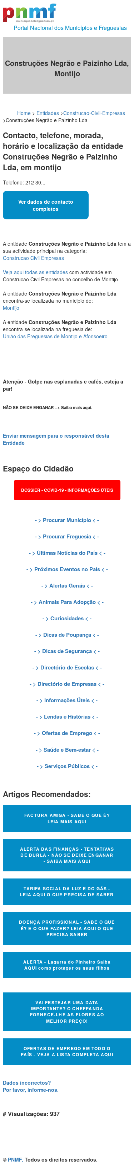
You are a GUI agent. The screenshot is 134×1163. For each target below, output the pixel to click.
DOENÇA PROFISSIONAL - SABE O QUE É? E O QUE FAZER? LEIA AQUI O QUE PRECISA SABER (67, 928)
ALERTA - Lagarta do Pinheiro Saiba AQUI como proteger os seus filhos (67, 965)
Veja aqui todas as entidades (35, 272)
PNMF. (15, 1159)
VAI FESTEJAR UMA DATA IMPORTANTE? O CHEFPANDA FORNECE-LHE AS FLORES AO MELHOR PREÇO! (67, 1011)
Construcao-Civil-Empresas (94, 112)
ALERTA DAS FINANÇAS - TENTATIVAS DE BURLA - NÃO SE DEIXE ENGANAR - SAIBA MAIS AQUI (67, 855)
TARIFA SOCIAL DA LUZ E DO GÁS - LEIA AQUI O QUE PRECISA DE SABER (67, 891)
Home (24, 112)
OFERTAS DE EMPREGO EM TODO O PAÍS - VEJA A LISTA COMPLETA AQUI (67, 1051)
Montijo (11, 307)
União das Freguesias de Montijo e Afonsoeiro (55, 336)
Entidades (47, 112)
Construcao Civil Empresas (33, 257)
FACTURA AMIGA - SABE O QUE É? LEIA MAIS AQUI (67, 818)
